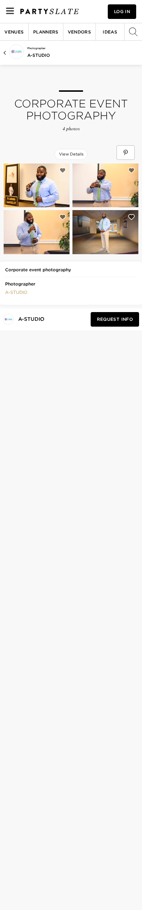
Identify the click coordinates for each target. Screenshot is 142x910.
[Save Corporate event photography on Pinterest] (126, 152)
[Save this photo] (62, 170)
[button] (16, 291)
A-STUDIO (38, 55)
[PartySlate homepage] (49, 11)
